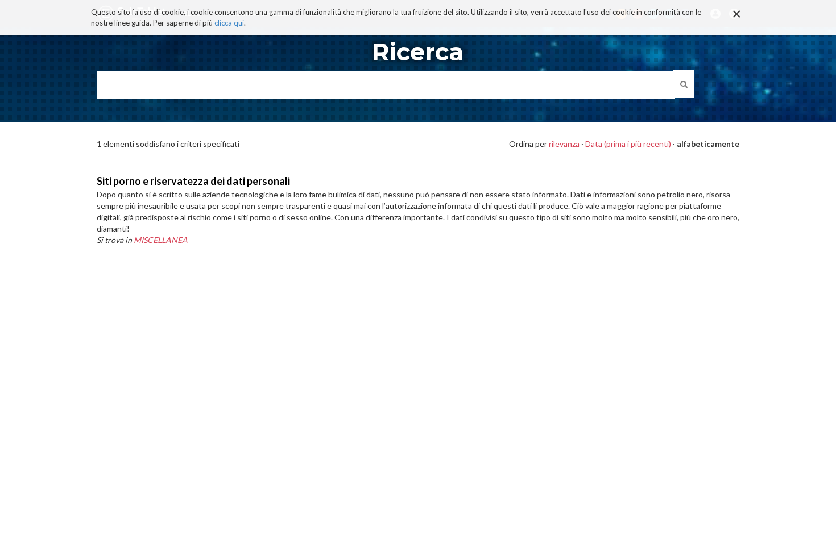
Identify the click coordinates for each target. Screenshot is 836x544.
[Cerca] (683, 84)
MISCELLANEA (161, 240)
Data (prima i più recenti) (628, 144)
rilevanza (564, 144)
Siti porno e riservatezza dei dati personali (193, 181)
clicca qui (229, 22)
